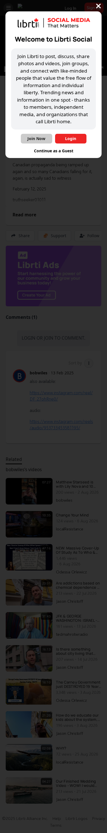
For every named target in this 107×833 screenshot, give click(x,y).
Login (70, 138)
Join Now (36, 138)
